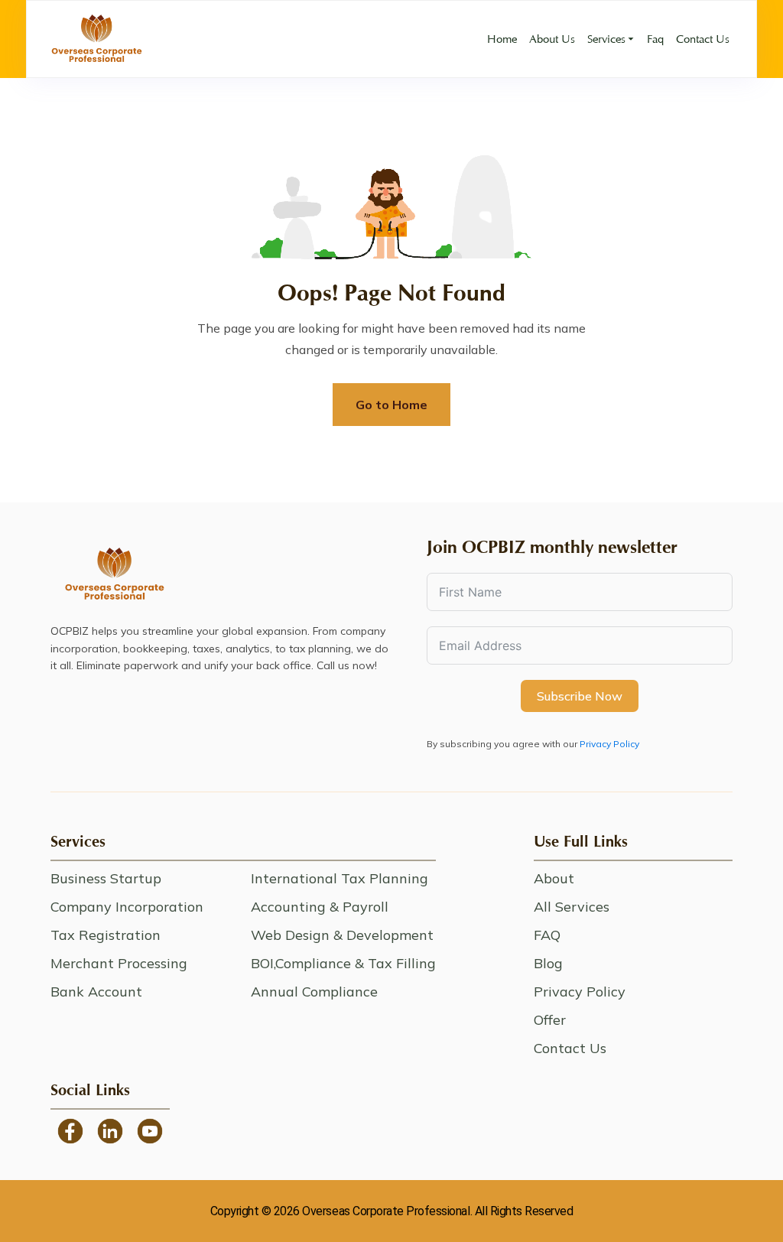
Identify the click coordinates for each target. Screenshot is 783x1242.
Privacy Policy (609, 743)
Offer (550, 1020)
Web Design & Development (342, 935)
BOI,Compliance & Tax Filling (343, 963)
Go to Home (391, 404)
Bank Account (96, 991)
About (554, 878)
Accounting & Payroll (319, 906)
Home (502, 39)
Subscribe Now (579, 696)
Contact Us (702, 39)
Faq (655, 39)
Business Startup (105, 878)
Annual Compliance (314, 991)
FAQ (547, 935)
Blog (548, 963)
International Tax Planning (339, 878)
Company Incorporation (126, 906)
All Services (571, 906)
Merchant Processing (118, 963)
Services (606, 39)
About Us (552, 39)
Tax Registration (105, 935)
